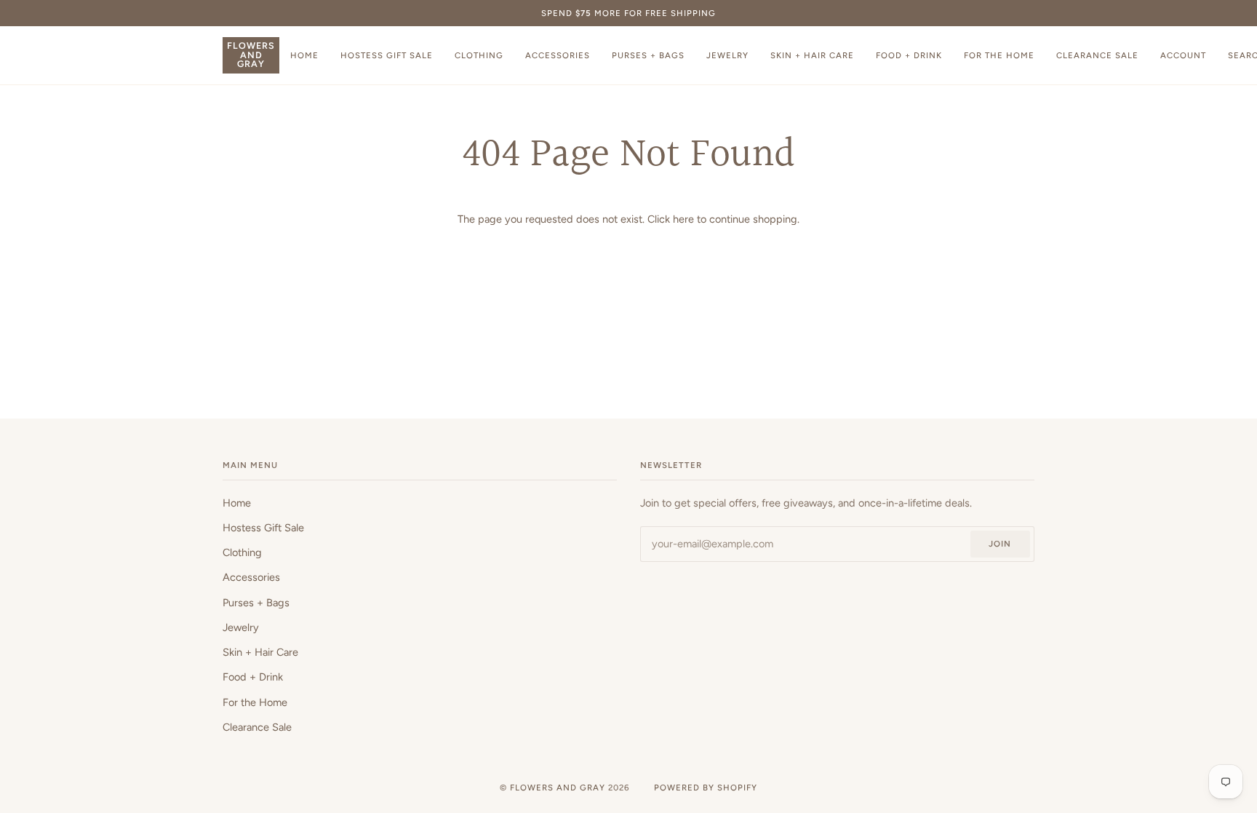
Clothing (242, 552)
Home (237, 502)
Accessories (251, 577)
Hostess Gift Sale (263, 527)
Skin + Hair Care (260, 652)
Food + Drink (253, 676)
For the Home (255, 702)
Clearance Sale (257, 727)
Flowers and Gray (557, 787)
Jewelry (241, 627)
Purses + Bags (256, 602)
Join (1000, 544)
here (683, 219)
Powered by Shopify (705, 787)
